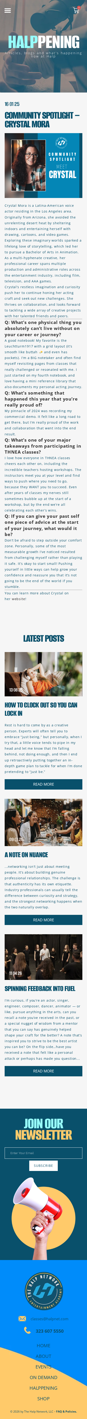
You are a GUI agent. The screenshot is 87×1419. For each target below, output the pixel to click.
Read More (43, 784)
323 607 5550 (50, 1331)
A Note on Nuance (26, 855)
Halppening (43, 1388)
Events (43, 1367)
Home (43, 1345)
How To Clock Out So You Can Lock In (41, 709)
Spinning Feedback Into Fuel (40, 989)
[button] (7, 10)
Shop (43, 1398)
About (43, 1356)
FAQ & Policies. (66, 1411)
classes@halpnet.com (49, 1318)
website (18, 599)
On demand (43, 1377)
